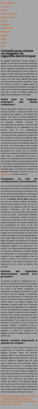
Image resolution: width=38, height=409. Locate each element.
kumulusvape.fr (6, 174)
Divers (3, 46)
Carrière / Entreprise (8, 3)
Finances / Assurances (9, 14)
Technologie (5, 24)
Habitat (3, 39)
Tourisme (4, 21)
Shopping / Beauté (7, 17)
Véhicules (4, 42)
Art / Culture (5, 6)
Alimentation (5, 32)
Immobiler (4, 35)
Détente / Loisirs (6, 28)
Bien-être (4, 10)
